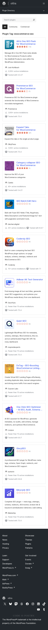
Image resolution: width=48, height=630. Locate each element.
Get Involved (30, 555)
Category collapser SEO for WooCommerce (28, 163)
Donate (29, 563)
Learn (4, 555)
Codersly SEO (23, 238)
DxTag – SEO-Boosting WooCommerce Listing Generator (27, 367)
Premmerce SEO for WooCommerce (26, 87)
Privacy (5, 548)
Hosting (5, 544)
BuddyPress (8, 587)
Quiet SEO (21, 321)
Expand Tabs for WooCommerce (26, 128)
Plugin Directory (8, 10)
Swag (28, 568)
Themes (28, 540)
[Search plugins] (34, 20)
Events (28, 559)
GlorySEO (21, 448)
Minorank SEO (23, 490)
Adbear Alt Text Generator (29, 279)
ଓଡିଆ (10, 598)
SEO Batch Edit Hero (26, 201)
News (4, 540)
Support (5, 559)
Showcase (29, 535)
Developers (7, 563)
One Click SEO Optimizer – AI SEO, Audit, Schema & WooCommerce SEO (29, 408)
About (4, 535)
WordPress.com (10, 575)
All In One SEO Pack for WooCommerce (26, 42)
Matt (5, 579)
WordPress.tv (9, 568)
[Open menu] (44, 3)
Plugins (28, 544)
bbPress (7, 583)
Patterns (29, 548)
